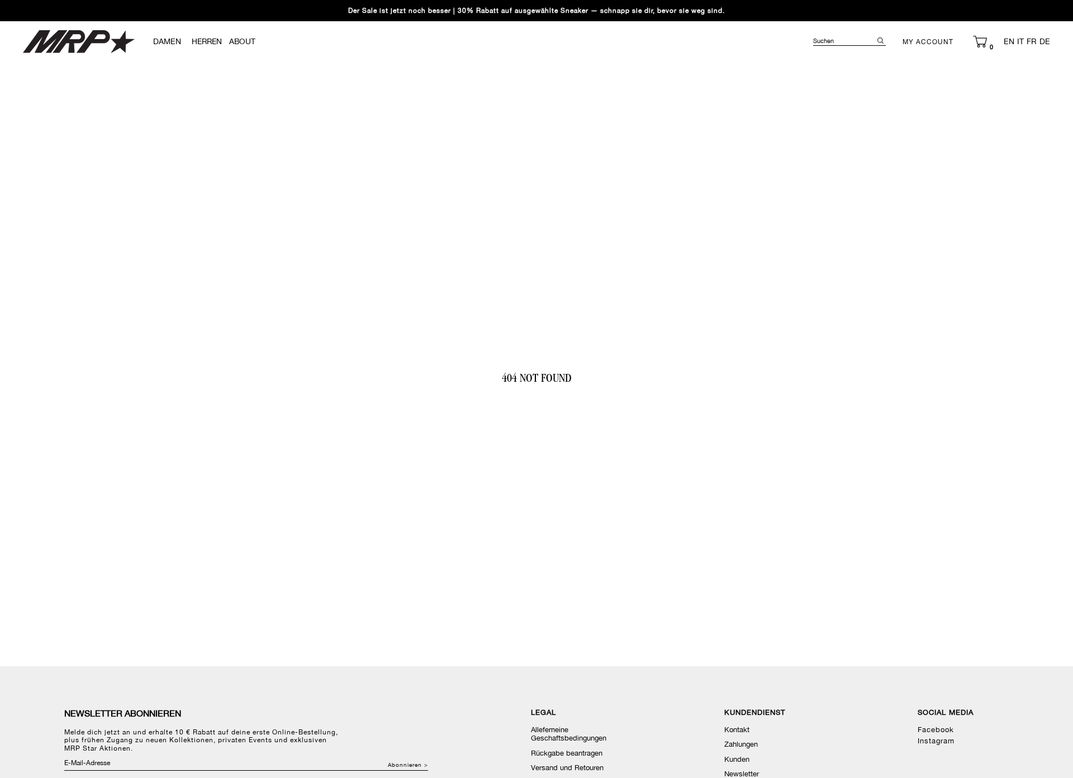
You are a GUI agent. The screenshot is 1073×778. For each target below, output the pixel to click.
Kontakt (736, 729)
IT (1020, 41)
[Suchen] (880, 40)
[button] (980, 41)
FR (1032, 41)
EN (1009, 41)
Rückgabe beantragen (566, 753)
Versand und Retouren (567, 767)
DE (1044, 41)
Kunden (736, 759)
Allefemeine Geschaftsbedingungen (568, 734)
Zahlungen (741, 744)
